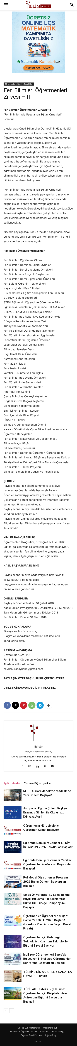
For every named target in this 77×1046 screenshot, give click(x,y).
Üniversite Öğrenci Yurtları (23, 1031)
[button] (6, 5)
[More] (48, 705)
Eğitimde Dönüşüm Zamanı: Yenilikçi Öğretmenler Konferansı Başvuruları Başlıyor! (48, 864)
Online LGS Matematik (29, 1027)
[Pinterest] (23, 705)
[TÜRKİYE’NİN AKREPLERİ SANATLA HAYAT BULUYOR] (12, 976)
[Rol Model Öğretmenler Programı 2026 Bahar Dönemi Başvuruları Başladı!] (12, 881)
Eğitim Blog (51, 1035)
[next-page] (11, 1010)
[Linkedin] (39, 766)
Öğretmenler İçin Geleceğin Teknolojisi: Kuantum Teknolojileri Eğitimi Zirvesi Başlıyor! (46, 941)
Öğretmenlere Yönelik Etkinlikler (19, 84)
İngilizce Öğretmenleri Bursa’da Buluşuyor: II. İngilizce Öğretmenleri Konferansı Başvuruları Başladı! (47, 959)
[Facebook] (7, 705)
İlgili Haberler (12, 783)
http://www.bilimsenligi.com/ (38, 751)
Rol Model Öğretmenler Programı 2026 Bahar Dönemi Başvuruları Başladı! (46, 881)
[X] (15, 705)
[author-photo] (38, 741)
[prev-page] (6, 1010)
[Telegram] (40, 705)
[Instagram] (31, 766)
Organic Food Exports (31, 1035)
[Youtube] (54, 766)
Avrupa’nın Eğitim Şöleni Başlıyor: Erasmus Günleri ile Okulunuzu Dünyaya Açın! (46, 812)
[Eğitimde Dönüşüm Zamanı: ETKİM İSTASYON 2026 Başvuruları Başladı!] (12, 847)
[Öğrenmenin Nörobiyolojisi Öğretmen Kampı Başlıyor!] (12, 830)
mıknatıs (44, 1031)
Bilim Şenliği (58, 1031)
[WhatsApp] (31, 705)
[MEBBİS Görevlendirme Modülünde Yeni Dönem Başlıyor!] (12, 795)
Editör (38, 746)
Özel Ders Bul (50, 1027)
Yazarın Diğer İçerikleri (38, 783)
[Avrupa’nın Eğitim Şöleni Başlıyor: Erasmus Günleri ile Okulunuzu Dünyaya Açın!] (12, 812)
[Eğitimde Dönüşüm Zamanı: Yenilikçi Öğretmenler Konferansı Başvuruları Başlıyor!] (12, 864)
